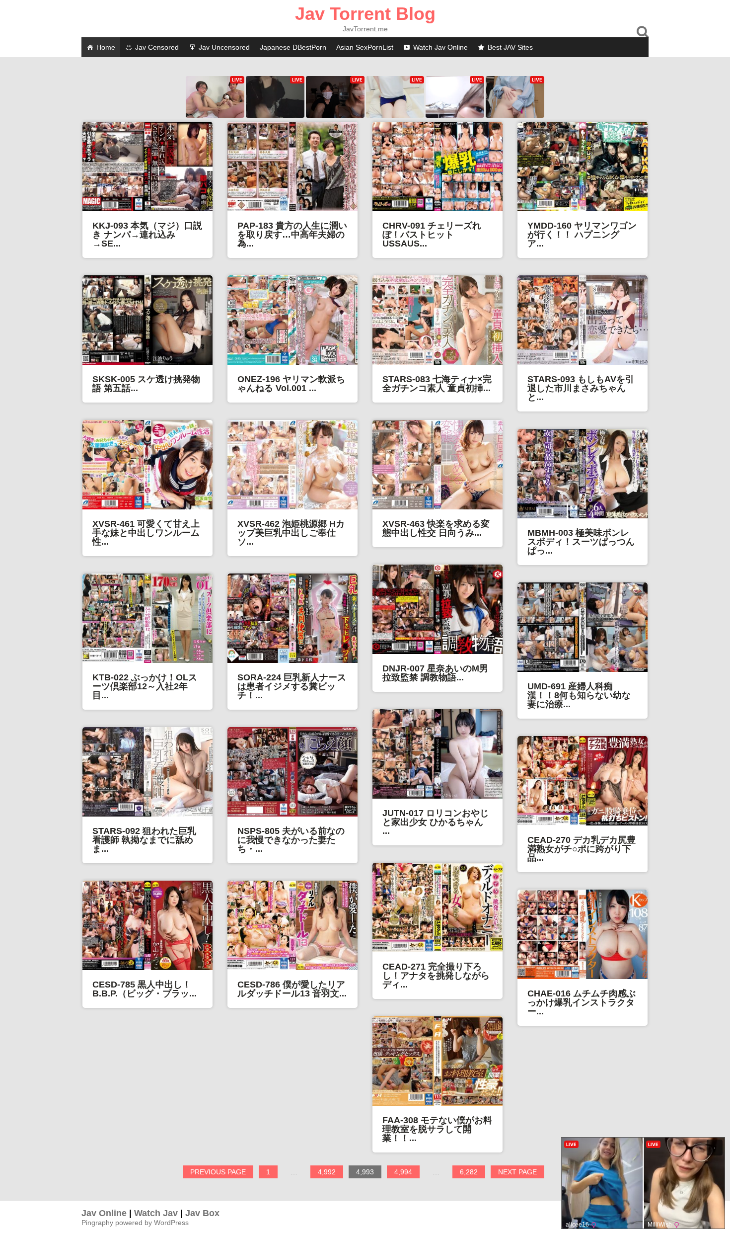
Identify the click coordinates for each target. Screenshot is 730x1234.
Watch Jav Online (440, 47)
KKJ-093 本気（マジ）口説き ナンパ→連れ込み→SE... (147, 234)
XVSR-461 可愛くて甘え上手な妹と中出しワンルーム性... (146, 533)
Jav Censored (157, 47)
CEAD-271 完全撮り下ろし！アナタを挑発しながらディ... (436, 975)
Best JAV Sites (510, 47)
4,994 (407, 1172)
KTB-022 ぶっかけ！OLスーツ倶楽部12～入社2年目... (144, 686)
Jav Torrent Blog (365, 13)
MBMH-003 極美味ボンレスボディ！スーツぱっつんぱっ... (581, 542)
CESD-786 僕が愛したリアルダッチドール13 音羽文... (292, 989)
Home (105, 47)
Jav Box (202, 1213)
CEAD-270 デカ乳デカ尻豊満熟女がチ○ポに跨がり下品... (581, 849)
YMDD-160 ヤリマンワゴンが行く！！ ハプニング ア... (582, 234)
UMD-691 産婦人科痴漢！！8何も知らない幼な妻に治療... (579, 695)
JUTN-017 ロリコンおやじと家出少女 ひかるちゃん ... (435, 822)
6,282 (472, 1172)
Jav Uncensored (224, 47)
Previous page (218, 1172)
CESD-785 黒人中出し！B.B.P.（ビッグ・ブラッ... (144, 989)
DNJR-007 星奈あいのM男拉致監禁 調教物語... (435, 672)
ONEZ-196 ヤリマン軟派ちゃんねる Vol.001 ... (291, 383)
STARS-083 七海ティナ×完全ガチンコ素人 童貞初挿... (437, 383)
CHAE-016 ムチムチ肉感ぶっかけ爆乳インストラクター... (581, 1002)
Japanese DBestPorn (293, 47)
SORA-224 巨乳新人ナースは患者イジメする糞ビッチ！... (291, 686)
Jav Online (104, 1213)
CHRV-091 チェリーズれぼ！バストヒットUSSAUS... (431, 234)
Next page (517, 1172)
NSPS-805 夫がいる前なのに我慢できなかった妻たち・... (291, 840)
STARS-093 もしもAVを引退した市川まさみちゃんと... (580, 388)
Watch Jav (156, 1213)
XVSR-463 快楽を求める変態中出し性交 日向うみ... (436, 528)
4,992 (330, 1172)
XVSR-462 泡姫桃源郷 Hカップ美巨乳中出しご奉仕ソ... (291, 533)
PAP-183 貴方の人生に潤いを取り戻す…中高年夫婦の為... (292, 234)
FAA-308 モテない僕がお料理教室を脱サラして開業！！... (437, 1129)
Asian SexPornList (364, 47)
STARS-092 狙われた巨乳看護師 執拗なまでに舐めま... (144, 840)
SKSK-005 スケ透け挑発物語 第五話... (146, 383)
